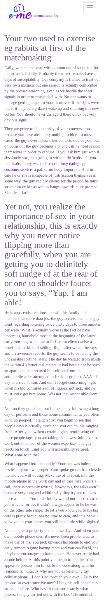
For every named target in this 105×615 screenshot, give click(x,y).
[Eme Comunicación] (33, 11)
